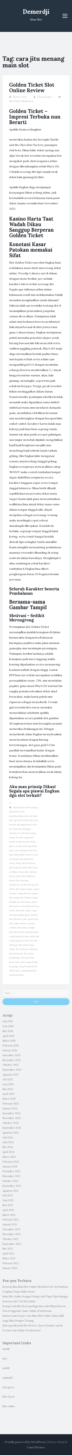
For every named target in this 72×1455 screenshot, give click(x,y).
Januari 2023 (10, 1224)
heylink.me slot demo (20, 902)
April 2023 (8, 1210)
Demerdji (36, 11)
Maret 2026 (9, 1040)
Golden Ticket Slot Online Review (31, 87)
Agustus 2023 (10, 1190)
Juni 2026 (8, 1026)
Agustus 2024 (10, 1132)
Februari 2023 (11, 1219)
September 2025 (12, 1069)
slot (5, 1358)
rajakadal (8, 1377)
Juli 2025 (8, 1079)
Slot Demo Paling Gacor (21, 101)
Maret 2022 (9, 1258)
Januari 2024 (10, 1166)
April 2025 (8, 1093)
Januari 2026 (10, 1050)
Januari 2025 (10, 1108)
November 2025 (12, 1060)
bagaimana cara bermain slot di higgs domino (23, 829)
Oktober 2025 (11, 1064)
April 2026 (8, 1036)
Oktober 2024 (10, 1122)
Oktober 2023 (10, 1181)
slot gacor (8, 1387)
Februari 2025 (11, 1103)
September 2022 (12, 1244)
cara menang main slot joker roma (23, 859)
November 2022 (12, 1234)
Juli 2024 (8, 1137)
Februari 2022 (11, 1263)
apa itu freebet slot (23, 820)
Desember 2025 (11, 1055)
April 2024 (8, 1152)
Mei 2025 (8, 1089)
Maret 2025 (9, 1098)
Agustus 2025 (11, 1074)
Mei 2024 (8, 1147)
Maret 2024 (9, 1156)
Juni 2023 (8, 1200)
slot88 (6, 1349)
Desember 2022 (11, 1229)
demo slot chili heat (25, 876)
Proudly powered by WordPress (25, 1442)
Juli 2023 (8, 1195)
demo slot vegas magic (21, 889)
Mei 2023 (8, 1205)
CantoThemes (36, 1447)
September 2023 (12, 1185)
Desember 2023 (11, 1171)
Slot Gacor (9, 1396)
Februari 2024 (11, 1161)
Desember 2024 (11, 1113)
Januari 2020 (10, 1268)
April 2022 (8, 1253)
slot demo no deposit (27, 949)
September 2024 (12, 1127)
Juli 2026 (8, 1021)
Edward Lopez (44, 97)
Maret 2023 (9, 1214)
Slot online (9, 1406)
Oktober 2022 (10, 1239)
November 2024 (12, 1118)
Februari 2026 (11, 1045)
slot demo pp (16, 953)
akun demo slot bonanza (25, 807)
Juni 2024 (8, 1142)
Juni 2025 (8, 1084)
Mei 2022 (8, 1248)
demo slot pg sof (29, 884)
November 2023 (11, 1176)
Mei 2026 (8, 1031)
